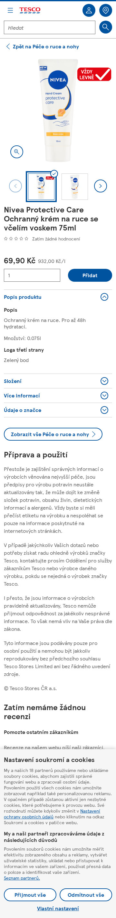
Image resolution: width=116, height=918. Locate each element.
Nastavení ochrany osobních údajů (52, 813)
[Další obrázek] (100, 186)
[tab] (41, 186)
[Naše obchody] (105, 10)
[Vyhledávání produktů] (105, 27)
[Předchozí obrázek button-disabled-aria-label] (15, 186)
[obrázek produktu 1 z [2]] (58, 110)
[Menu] (10, 10)
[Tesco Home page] (30, 10)
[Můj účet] (88, 10)
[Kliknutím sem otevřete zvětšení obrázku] (16, 151)
